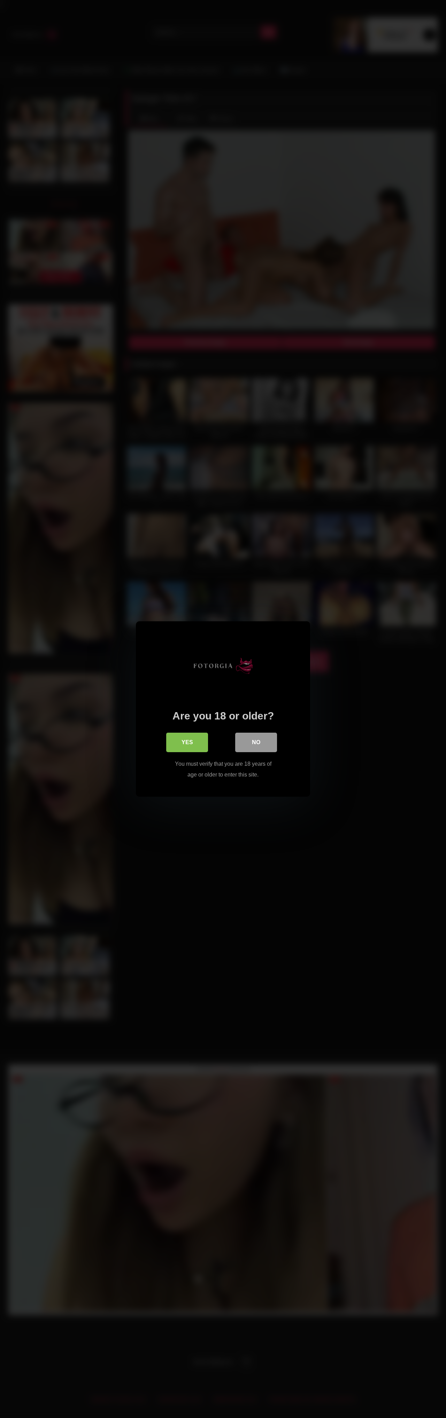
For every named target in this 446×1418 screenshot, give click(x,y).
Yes (187, 742)
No (256, 742)
